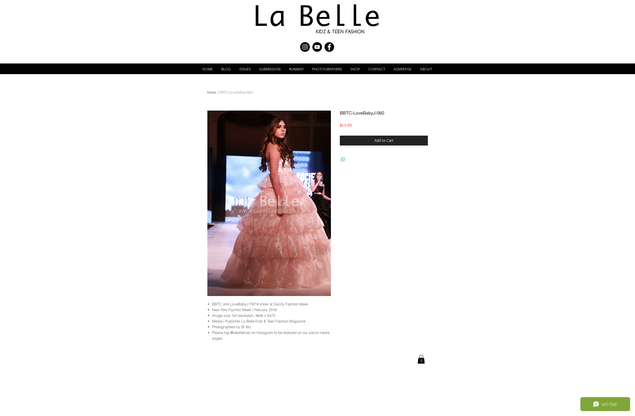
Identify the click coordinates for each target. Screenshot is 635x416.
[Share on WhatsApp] (343, 159)
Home (211, 92)
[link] (421, 359)
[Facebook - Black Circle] (329, 47)
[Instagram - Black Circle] (305, 47)
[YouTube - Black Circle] (317, 47)
